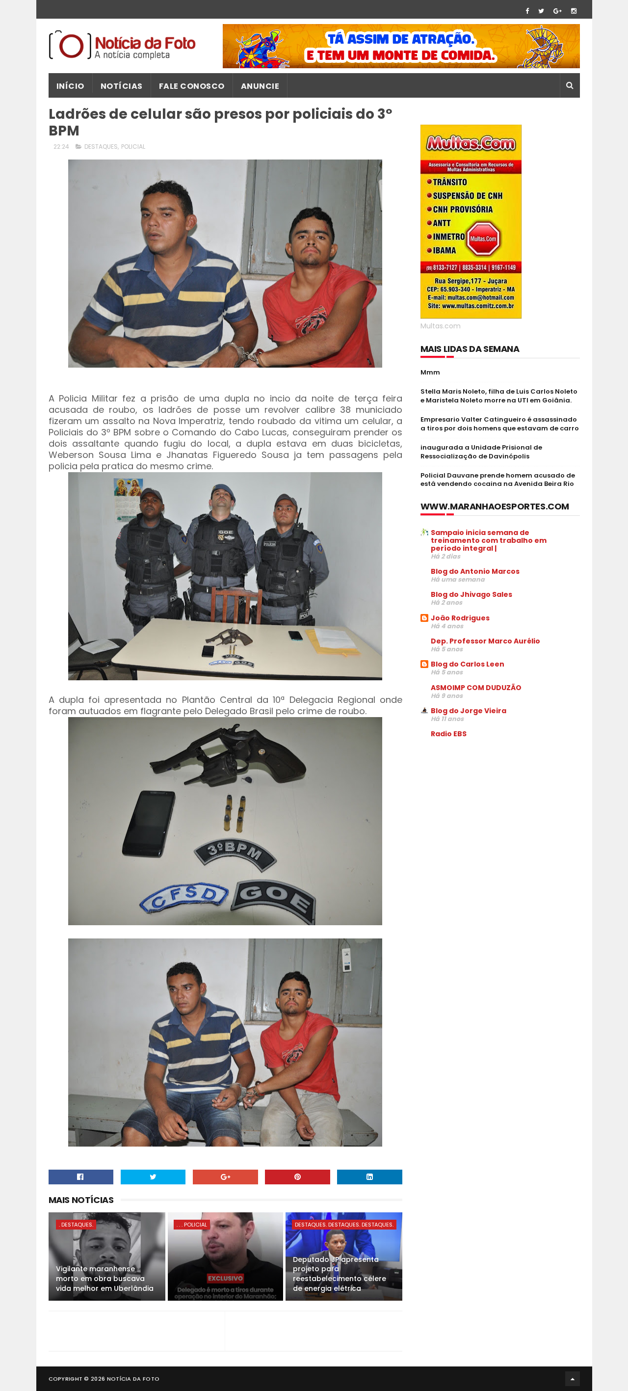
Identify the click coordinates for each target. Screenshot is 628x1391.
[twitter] (541, 11)
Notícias (122, 86)
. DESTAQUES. (76, 1225)
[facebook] (527, 11)
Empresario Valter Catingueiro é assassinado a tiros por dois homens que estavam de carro (499, 424)
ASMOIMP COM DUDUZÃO (476, 688)
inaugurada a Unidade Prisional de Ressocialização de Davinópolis (481, 452)
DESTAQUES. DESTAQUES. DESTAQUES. (344, 1225)
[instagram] (574, 11)
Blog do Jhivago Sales (471, 594)
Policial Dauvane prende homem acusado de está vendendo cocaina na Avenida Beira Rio (497, 480)
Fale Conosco (192, 86)
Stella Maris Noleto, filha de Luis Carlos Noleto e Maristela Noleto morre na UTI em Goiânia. (498, 396)
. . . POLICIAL (192, 1225)
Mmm (430, 372)
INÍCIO (70, 86)
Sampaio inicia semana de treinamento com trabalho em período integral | (489, 540)
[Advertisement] (502, 820)
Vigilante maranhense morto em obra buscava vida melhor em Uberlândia (105, 1278)
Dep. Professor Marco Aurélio (485, 641)
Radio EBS (449, 734)
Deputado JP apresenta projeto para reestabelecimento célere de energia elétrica (339, 1274)
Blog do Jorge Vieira (468, 711)
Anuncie (260, 86)
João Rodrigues (460, 618)
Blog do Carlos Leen (467, 664)
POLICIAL (133, 146)
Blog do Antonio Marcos (475, 571)
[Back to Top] (572, 1378)
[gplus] (557, 11)
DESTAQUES (101, 146)
